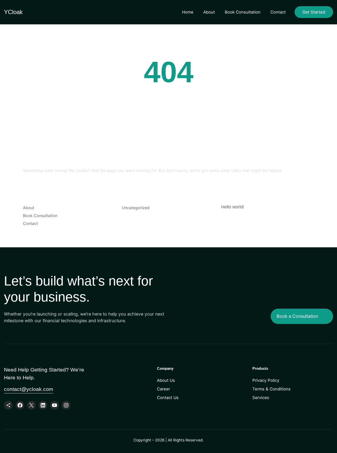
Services (260, 397)
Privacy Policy (265, 380)
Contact (278, 12)
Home (187, 12)
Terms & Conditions (271, 388)
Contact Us (168, 397)
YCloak (13, 12)
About (209, 12)
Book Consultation (243, 12)
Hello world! (232, 206)
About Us (166, 380)
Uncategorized (136, 207)
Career (163, 388)
